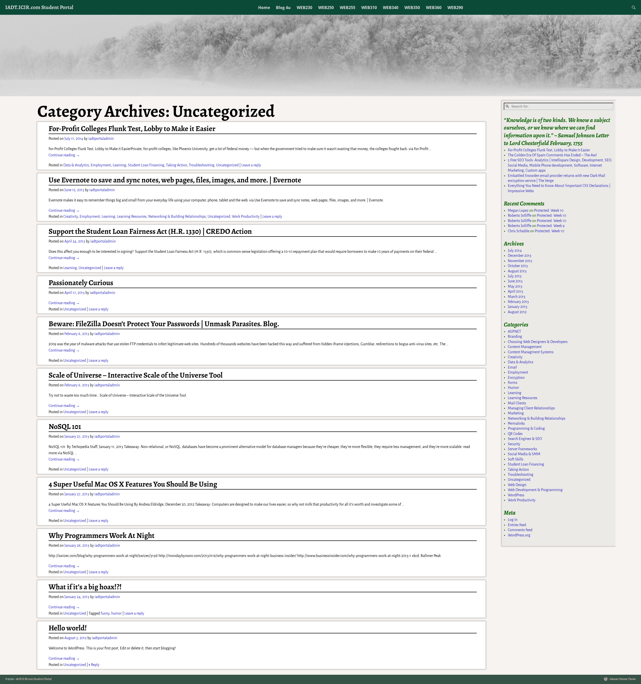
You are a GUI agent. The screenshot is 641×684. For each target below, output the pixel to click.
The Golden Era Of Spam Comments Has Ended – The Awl (552, 155)
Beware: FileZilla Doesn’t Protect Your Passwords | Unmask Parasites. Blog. (164, 324)
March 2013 (516, 297)
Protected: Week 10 (548, 210)
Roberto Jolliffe (519, 215)
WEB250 (326, 7)
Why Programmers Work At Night (101, 535)
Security (514, 444)
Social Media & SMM (524, 454)
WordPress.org (519, 535)
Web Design (517, 485)
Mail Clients (517, 403)
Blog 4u (283, 7)
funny (105, 613)
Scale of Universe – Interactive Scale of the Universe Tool (136, 375)
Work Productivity (246, 216)
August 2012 (517, 312)
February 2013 (518, 302)
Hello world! (68, 628)
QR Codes (515, 434)
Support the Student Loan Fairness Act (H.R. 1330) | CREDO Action (150, 231)
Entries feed (517, 525)
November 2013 (520, 261)
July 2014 (515, 251)
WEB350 (412, 7)
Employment (101, 165)
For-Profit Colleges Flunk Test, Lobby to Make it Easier (132, 129)
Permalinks (516, 423)
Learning (119, 165)
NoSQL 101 (65, 426)
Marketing (516, 413)
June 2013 (515, 281)
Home (264, 7)
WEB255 (347, 7)
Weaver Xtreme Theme (623, 679)
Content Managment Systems (531, 352)
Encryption (516, 378)
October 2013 (518, 266)
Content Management (525, 347)
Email (512, 367)
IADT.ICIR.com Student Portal (39, 7)
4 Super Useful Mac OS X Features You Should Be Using (133, 484)
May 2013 (515, 286)
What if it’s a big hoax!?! (85, 587)
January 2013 (517, 307)
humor (116, 613)
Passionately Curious (81, 283)
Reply (94, 665)
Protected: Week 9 (551, 226)
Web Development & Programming (535, 490)
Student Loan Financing (146, 165)
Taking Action (176, 165)
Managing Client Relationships (531, 408)
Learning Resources (131, 216)
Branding (515, 336)
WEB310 (369, 7)
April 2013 (515, 291)
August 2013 (517, 271)
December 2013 (519, 256)
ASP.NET (514, 331)
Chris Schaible (518, 231)
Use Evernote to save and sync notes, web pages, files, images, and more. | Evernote (175, 180)
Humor (513, 388)
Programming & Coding (526, 428)
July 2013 (515, 276)
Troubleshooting (201, 165)
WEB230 (304, 7)
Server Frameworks (522, 449)
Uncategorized (227, 165)
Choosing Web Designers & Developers (538, 342)
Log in (512, 520)
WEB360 (433, 7)
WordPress (516, 495)
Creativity (70, 216)
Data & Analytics (76, 165)
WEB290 (455, 7)
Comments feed (520, 530)
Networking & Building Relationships (177, 216)
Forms (512, 383)
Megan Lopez (518, 210)
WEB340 (390, 7)
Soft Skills (515, 459)
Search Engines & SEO (525, 439)
